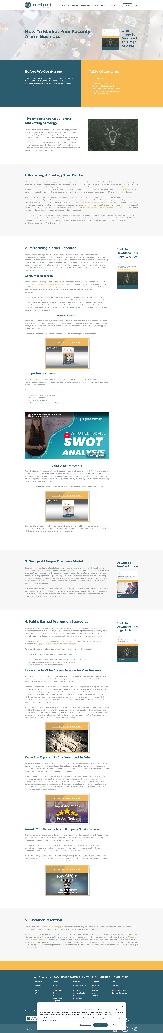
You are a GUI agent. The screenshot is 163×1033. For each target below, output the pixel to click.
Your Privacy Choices (120, 990)
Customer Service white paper (51, 927)
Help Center (77, 998)
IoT (36, 993)
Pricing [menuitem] (95, 5)
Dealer (127, 5)
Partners (95, 990)
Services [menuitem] (75, 5)
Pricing (55, 985)
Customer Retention (100, 94)
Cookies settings (85, 1025)
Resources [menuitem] (85, 5)
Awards (94, 993)
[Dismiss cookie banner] (122, 1006)
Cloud (55, 993)
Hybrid (55, 996)
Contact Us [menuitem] (114, 5)
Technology (57, 998)
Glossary (76, 996)
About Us (95, 985)
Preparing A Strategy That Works (104, 83)
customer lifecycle (94, 636)
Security (38, 985)
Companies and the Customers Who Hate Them (93, 202)
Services (56, 982)
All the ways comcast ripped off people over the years (103, 207)
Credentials (96, 996)
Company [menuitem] (104, 5)
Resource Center (79, 985)
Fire (36, 988)
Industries (38, 982)
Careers (95, 988)
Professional (58, 990)
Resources (77, 982)
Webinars (77, 990)
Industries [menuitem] (65, 5)
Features (56, 988)
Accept (100, 1025)
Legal (114, 982)
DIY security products (125, 189)
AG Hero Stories (79, 993)
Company (95, 982)
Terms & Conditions (119, 993)
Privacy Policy (117, 988)
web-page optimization (44, 644)
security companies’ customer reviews (46, 284)
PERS (37, 990)
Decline (115, 1025)
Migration (56, 1001)
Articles (76, 988)
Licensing (115, 985)
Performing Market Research (103, 86)
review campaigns (69, 644)
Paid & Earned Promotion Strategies (106, 91)
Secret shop (32, 395)
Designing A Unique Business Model (106, 89)
